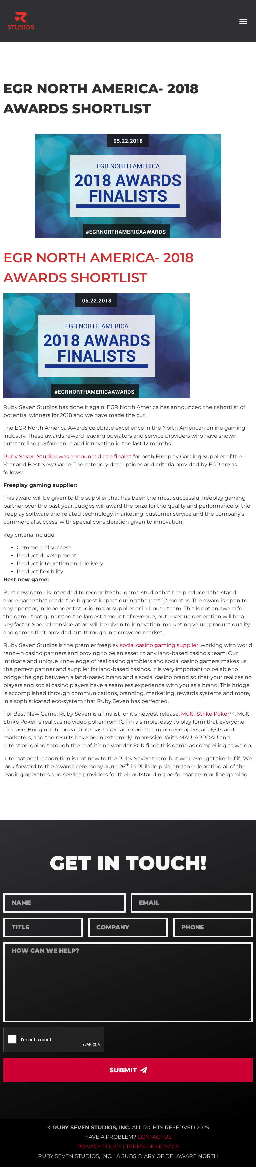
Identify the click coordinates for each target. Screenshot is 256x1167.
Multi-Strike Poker (205, 714)
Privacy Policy (99, 1146)
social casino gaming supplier (159, 645)
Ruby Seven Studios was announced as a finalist (67, 456)
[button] (243, 21)
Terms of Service (152, 1146)
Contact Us (155, 1137)
